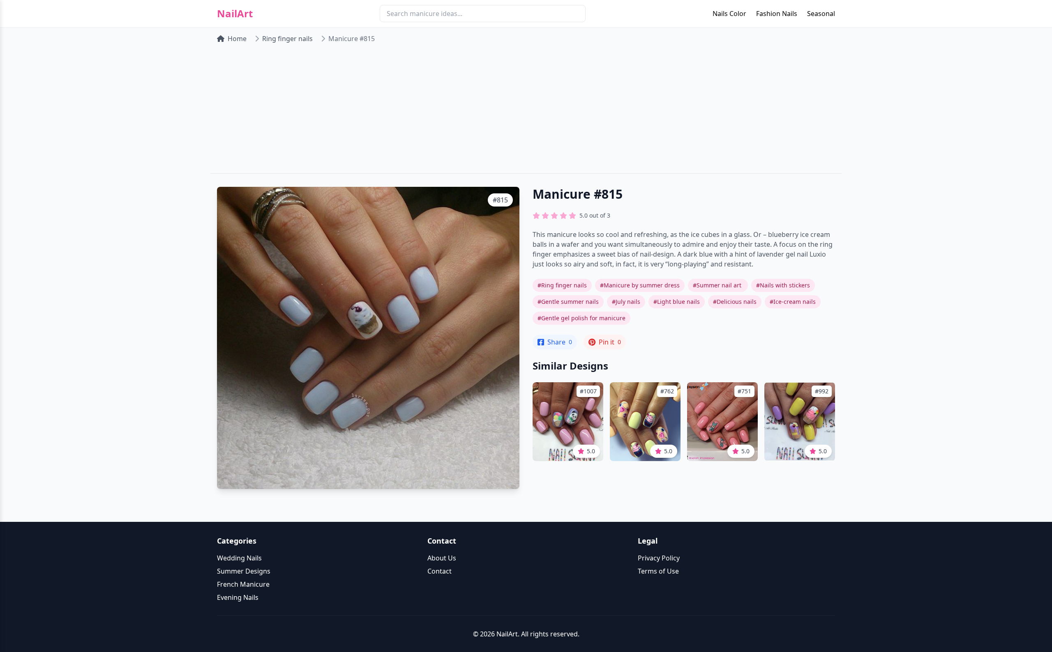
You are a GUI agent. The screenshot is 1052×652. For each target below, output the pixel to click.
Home (237, 38)
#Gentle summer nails (568, 301)
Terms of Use (658, 571)
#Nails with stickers (783, 285)
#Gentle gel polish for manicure (581, 318)
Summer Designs (243, 571)
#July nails (626, 301)
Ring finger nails (287, 38)
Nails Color (729, 13)
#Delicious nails (735, 301)
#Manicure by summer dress (640, 285)
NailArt (235, 13)
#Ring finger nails (562, 285)
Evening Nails (237, 597)
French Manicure (243, 584)
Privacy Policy (659, 557)
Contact (439, 571)
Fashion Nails (776, 13)
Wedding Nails (239, 557)
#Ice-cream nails (793, 301)
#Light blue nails (676, 301)
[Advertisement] (526, 111)
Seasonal (821, 13)
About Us (441, 557)
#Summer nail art (718, 285)
